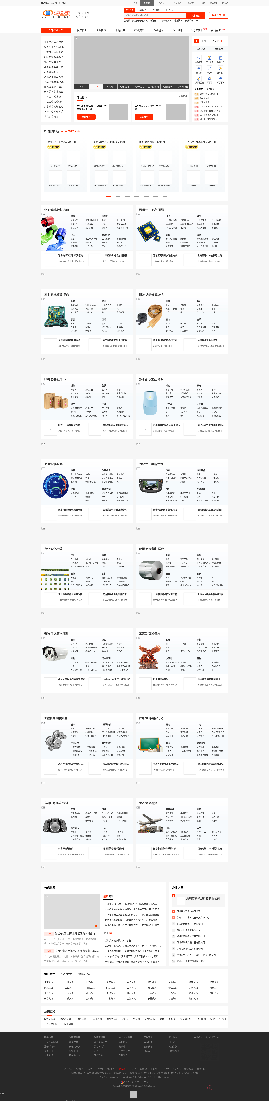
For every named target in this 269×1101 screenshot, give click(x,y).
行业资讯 (139, 30)
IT (60, 62)
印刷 (46, 62)
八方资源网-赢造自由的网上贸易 (66, 14)
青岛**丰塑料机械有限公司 (114, 261)
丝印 (56, 62)
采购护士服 (202, 102)
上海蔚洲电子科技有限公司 (209, 261)
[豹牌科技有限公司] (87, 455)
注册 (220, 41)
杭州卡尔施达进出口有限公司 (70, 685)
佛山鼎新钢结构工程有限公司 (115, 346)
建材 (51, 52)
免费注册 (147, 3)
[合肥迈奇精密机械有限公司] (87, 794)
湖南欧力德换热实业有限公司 (210, 431)
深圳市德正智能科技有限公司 (115, 431)
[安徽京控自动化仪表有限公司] (182, 709)
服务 (56, 116)
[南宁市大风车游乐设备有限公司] (182, 794)
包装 (51, 62)
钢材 (56, 87)
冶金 (51, 87)
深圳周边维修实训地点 (69, 340)
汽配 (46, 77)
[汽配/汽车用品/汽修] (150, 486)
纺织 (51, 57)
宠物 (58, 96)
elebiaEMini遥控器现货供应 (71, 679)
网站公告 (210, 89)
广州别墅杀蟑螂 (160, 679)
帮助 (203, 3)
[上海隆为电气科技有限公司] (182, 540)
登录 (135, 3)
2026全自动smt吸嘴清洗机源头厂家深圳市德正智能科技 (129, 425)
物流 (46, 116)
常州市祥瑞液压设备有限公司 (165, 516)
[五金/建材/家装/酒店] (55, 316)
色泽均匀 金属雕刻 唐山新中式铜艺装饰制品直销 (221, 679)
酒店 (61, 52)
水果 (61, 82)
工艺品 (47, 96)
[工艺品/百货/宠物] (150, 655)
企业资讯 (178, 30)
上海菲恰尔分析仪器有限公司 (115, 516)
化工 (46, 42)
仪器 (56, 72)
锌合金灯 (200, 20)
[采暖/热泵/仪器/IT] (55, 486)
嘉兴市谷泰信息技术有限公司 (70, 431)
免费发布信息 (218, 15)
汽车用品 (53, 77)
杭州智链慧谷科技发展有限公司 (211, 770)
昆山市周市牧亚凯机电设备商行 (108, 142)
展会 (51, 116)
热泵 (51, 72)
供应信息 (82, 30)
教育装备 (53, 106)
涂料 (56, 42)
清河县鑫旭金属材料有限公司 (115, 770)
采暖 (46, 72)
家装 (56, 52)
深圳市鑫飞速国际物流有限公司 (62, 142)
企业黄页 (101, 30)
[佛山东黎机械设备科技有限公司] (87, 286)
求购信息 (120, 30)
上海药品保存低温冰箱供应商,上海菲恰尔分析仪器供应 (129, 510)
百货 (53, 96)
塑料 (51, 42)
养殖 (56, 82)
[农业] (55, 570)
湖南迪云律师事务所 (206, 119)
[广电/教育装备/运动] (150, 740)
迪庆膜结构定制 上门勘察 (115, 340)
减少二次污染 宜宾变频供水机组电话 (215, 425)
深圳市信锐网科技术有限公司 (209, 111)
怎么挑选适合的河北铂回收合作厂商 (120, 764)
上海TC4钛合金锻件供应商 (210, 594)
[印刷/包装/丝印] (55, 401)
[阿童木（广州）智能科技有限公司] (87, 540)
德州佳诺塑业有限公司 (162, 346)
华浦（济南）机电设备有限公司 (116, 685)
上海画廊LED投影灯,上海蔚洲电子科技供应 (219, 255)
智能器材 (154, 20)
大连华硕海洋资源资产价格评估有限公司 (75, 600)
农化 (51, 82)
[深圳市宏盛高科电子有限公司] (182, 624)
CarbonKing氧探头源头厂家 (116, 679)
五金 (46, 52)
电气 (56, 47)
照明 (46, 47)
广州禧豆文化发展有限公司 (208, 107)
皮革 (56, 57)
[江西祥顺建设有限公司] (87, 624)
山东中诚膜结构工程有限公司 (115, 600)
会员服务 (216, 30)
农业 (46, 82)
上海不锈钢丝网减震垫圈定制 (167, 594)
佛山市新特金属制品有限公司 (210, 685)
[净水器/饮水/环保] (150, 401)
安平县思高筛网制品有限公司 (165, 600)
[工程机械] (55, 740)
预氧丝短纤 (202, 98)
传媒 (61, 111)
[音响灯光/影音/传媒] (55, 825)
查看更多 (183, 96)
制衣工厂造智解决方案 (69, 425)
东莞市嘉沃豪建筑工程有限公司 (71, 261)
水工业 (54, 67)
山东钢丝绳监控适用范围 (210, 510)
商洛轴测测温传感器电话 (70, 510)
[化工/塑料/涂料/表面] (55, 232)
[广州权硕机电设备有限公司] (182, 286)
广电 (46, 106)
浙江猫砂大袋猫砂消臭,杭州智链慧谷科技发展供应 (222, 764)
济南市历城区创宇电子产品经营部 (212, 516)
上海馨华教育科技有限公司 (164, 770)
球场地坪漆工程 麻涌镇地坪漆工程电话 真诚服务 (81, 255)
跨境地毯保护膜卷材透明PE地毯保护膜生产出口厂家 (178, 340)
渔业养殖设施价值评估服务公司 (73, 594)
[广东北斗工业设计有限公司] (87, 370)
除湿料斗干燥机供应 (207, 340)
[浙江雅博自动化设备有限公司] (87, 709)
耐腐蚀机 (178, 20)
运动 (61, 106)
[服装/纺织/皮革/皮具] (150, 316)
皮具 (61, 57)
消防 (51, 91)
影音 (56, 111)
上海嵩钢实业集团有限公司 (209, 600)
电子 (51, 47)
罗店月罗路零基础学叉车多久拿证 (169, 764)
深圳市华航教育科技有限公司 (70, 346)
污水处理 (58, 91)
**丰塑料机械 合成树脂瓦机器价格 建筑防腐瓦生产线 (128, 255)
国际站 (225, 3)
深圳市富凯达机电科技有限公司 (211, 346)
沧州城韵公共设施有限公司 (164, 431)
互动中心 (177, 3)
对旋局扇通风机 (140, 20)
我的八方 (160, 3)
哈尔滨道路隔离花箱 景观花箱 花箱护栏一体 (174, 425)
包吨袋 (127, 20)
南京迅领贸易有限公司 (207, 115)
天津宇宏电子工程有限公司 (164, 261)
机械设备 (58, 101)
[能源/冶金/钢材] (150, 570)
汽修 (61, 77)
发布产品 (201, 49)
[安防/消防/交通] (55, 655)
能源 (46, 87)
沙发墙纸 (189, 20)
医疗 (61, 87)
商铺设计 (219, 49)
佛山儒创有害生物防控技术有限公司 (168, 685)
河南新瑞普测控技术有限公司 (70, 516)
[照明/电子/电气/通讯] (150, 232)
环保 (61, 67)
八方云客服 (197, 30)
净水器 (47, 67)
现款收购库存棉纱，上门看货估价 (209, 94)
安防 (46, 91)
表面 (61, 42)
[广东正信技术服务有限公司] (182, 370)
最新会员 (198, 89)
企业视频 (158, 30)
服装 (46, 57)
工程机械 (48, 101)
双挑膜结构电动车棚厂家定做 (117, 594)
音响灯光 (48, 111)
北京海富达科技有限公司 (151, 142)
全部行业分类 (55, 30)
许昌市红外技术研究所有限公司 (200, 142)
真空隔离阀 (166, 20)
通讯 (61, 47)
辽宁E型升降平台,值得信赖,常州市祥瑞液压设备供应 (178, 510)
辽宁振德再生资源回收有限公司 (71, 770)
